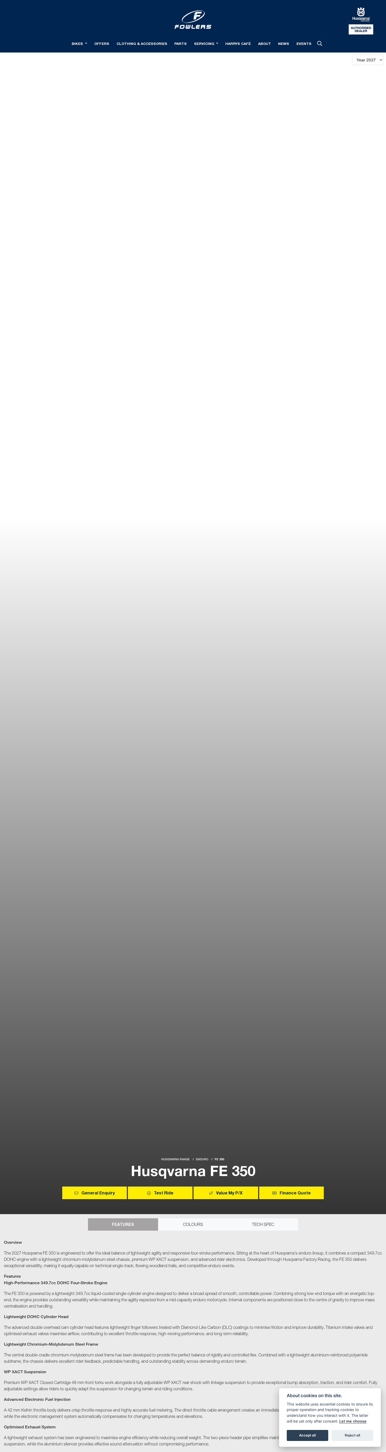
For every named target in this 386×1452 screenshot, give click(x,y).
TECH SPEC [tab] (263, 1224)
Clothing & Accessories (142, 43)
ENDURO (202, 1159)
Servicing (204, 43)
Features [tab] (123, 1224)
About (264, 43)
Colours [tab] (193, 1224)
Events (303, 43)
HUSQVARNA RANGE (175, 1159)
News (283, 43)
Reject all (352, 1435)
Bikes (78, 43)
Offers (101, 43)
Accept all (307, 1435)
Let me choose (353, 1421)
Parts (180, 43)
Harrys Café (238, 43)
